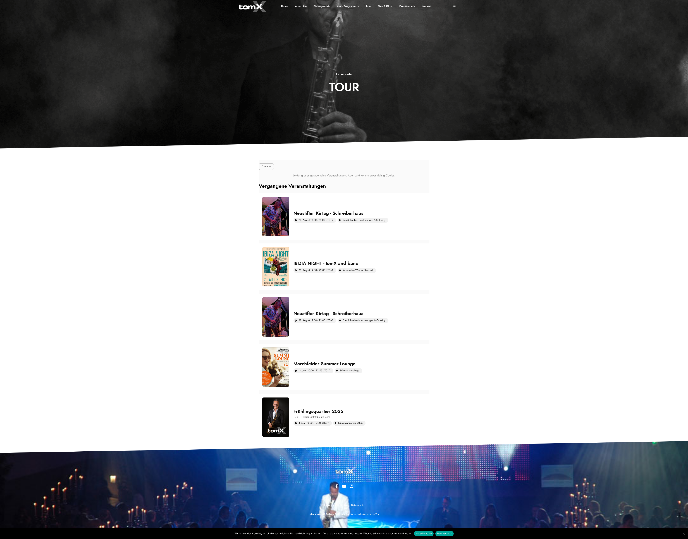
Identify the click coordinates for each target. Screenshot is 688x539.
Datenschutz (444, 533)
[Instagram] (351, 486)
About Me (301, 6)
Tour (368, 6)
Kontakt (426, 6)
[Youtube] (344, 486)
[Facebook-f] (336, 486)
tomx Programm (347, 6)
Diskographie (322, 6)
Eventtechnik (407, 6)
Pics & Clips (385, 6)
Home (284, 6)
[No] (683, 533)
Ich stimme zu (424, 533)
